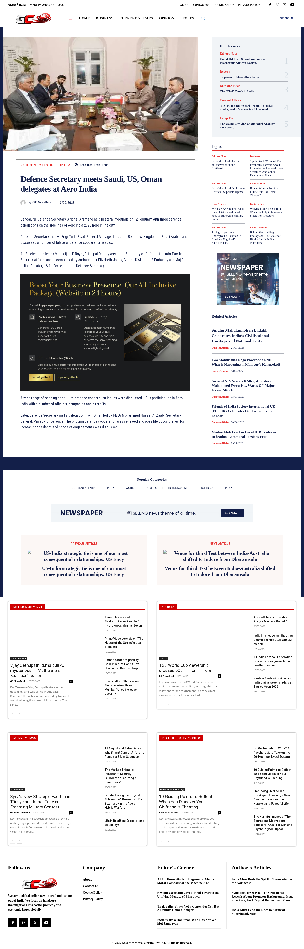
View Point (265, 172)
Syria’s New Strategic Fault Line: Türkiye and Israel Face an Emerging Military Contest (228, 214)
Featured (255, 127)
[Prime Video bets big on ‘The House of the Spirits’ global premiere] (92, 698)
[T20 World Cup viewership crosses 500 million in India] (190, 693)
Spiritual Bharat (246, 164)
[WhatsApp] (132, 202)
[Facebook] (270, 5)
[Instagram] (277, 5)
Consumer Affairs (237, 116)
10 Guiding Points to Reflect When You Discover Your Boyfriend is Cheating (272, 829)
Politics (258, 149)
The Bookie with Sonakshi (238, 172)
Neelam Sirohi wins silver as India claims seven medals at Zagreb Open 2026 (273, 738)
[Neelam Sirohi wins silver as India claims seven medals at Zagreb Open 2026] (240, 738)
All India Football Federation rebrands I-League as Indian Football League (273, 716)
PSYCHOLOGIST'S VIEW (181, 793)
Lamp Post (246, 146)
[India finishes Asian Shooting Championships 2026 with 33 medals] (240, 695)
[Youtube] (292, 5)
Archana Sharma (168, 868)
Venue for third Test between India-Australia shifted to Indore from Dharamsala (220, 627)
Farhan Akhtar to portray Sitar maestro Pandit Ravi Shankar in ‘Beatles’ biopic (122, 719)
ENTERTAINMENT (28, 662)
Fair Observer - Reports (231, 127)
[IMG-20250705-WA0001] (105, 332)
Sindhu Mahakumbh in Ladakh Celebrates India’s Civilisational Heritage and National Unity (240, 335)
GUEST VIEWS (24, 793)
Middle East (265, 146)
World (244, 175)
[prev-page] (12, 769)
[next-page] (19, 769)
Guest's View (228, 134)
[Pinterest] (122, 202)
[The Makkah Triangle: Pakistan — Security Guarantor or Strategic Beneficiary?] (92, 829)
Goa (224, 131)
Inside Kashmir (259, 142)
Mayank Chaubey (20, 868)
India (65, 165)
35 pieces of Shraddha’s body (239, 77)
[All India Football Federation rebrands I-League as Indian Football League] (240, 717)
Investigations (226, 146)
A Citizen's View (252, 108)
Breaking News (230, 85)
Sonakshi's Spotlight (250, 160)
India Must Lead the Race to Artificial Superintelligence (228, 190)
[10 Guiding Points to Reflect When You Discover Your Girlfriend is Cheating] (190, 824)
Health (245, 134)
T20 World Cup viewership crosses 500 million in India (185, 723)
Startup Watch (254, 168)
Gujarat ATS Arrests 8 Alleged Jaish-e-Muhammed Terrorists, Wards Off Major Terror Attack (243, 385)
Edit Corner (231, 119)
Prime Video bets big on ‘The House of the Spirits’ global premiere (124, 698)
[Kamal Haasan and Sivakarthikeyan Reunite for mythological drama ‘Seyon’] (92, 677)
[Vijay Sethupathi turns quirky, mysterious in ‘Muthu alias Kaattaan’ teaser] (41, 693)
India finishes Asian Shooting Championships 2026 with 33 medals (273, 695)
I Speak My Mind (263, 134)
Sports (265, 164)
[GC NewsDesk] (24, 202)
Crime (256, 116)
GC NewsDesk (41, 202)
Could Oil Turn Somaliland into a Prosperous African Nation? (242, 60)
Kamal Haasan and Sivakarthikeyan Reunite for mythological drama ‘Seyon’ (123, 677)
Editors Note (228, 53)
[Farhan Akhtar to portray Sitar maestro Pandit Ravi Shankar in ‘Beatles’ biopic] (92, 719)
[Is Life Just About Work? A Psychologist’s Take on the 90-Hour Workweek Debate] (240, 808)
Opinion (244, 149)
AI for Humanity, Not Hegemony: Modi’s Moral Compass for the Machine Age (185, 936)
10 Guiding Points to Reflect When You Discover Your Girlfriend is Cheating (185, 857)
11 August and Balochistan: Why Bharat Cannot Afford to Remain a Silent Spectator (124, 808)
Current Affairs (37, 165)
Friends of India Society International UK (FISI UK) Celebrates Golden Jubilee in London (243, 411)
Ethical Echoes (258, 227)
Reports (225, 71)
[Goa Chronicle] (33, 18)
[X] (284, 5)
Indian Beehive (236, 142)
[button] (203, 18)
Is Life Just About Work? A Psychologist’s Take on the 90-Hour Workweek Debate (272, 808)
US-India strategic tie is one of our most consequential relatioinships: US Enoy (84, 627)
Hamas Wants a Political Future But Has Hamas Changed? (264, 192)
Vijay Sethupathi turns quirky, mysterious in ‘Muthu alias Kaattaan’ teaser (37, 726)
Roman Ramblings (250, 157)
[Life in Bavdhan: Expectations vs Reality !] (92, 880)
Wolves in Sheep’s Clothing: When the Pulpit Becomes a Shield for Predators (266, 212)
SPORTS (168, 662)
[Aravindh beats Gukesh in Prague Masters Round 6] (240, 677)
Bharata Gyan (237, 112)
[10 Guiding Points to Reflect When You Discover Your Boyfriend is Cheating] (240, 829)
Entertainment (252, 123)
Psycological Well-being (255, 153)
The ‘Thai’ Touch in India (237, 91)
